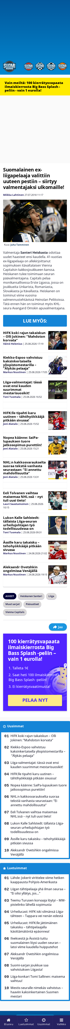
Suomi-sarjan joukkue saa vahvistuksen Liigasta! (29, 967)
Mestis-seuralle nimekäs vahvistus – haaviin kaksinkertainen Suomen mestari (36, 992)
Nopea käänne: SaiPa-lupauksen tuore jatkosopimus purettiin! (22, 441)
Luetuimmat (17, 868)
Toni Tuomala (12, 397)
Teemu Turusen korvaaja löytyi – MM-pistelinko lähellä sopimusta (38, 902)
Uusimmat (15, 726)
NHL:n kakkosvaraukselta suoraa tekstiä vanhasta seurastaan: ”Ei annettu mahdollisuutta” (24, 467)
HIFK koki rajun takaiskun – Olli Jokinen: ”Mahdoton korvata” (24, 336)
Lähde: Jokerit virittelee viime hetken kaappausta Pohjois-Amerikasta (37, 880)
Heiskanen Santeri (31, 596)
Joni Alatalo (10, 424)
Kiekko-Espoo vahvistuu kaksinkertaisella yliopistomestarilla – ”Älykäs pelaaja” (22, 363)
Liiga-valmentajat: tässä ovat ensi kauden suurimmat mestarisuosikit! (22, 387)
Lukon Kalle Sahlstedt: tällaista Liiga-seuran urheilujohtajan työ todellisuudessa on (21, 523)
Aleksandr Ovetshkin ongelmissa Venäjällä (20, 569)
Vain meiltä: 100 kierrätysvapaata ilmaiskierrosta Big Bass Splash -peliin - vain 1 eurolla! (34, 86)
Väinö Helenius (12, 343)
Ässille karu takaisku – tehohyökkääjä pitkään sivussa (22, 546)
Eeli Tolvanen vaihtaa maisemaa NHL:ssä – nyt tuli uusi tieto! (23, 496)
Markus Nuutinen (14, 372)
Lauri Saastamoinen (16, 504)
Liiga (51, 596)
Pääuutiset (32, 604)
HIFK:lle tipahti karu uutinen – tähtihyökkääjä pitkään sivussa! (23, 416)
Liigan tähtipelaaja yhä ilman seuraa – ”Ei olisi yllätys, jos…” (38, 891)
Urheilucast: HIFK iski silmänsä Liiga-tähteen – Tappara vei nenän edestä (37, 913)
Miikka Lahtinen (13, 195)
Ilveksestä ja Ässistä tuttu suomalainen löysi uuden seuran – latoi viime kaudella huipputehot (35, 942)
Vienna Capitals (14, 612)
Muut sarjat (12, 604)
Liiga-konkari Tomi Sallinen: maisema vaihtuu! (37, 978)
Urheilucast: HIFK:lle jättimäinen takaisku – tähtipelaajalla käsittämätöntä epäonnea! (33, 927)
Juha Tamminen (19, 244)
